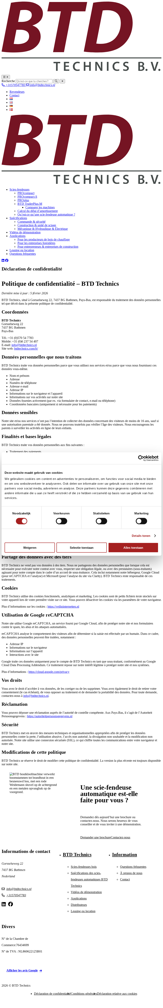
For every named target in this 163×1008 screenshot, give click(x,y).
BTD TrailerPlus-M (29, 203)
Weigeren (29, 547)
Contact (14, 95)
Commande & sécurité (31, 221)
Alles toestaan (133, 547)
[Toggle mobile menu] (6, 77)
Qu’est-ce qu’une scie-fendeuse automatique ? (46, 214)
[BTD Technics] (81, 70)
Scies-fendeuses (19, 189)
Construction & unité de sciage (36, 225)
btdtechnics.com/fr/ (26, 348)
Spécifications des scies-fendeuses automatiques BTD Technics (89, 879)
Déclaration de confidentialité (52, 993)
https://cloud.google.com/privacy (48, 671)
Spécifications (18, 218)
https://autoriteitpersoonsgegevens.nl (49, 716)
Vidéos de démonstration (25, 232)
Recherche (8, 81)
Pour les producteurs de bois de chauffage (43, 239)
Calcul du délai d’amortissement (37, 211)
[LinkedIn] (3, 260)
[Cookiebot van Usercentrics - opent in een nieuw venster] (141, 458)
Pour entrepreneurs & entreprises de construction (47, 246)
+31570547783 (15, 85)
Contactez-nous (120, 837)
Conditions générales (84, 993)
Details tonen (141, 535)
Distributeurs (79, 904)
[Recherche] (56, 81)
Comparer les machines (40, 207)
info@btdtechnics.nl (42, 85)
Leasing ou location (22, 250)
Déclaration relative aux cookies (117, 993)
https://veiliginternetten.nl (63, 606)
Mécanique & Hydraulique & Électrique (42, 228)
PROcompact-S (27, 196)
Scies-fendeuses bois (84, 866)
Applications (17, 236)
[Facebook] (6, 260)
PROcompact (25, 193)
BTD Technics (77, 854)
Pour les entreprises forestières (36, 243)
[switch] (61, 521)
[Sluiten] (62, 81)
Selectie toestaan (81, 547)
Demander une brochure (95, 837)
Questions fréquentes (23, 253)
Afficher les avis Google (22, 970)
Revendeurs (17, 91)
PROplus (23, 200)
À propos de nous (131, 873)
